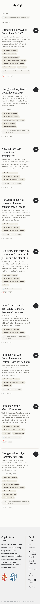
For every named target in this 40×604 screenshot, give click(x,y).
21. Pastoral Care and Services (13, 183)
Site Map (32, 587)
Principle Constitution (9, 67)
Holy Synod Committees (10, 50)
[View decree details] (36, 30)
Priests (6, 285)
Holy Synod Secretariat (10, 53)
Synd (17, 5)
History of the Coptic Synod (32, 554)
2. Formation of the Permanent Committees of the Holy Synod (17, 71)
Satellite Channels (9, 497)
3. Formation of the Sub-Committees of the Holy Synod (16, 337)
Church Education (19, 433)
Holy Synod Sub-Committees (11, 176)
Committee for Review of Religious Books (15, 60)
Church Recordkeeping (10, 126)
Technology (7, 433)
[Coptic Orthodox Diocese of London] (6, 576)
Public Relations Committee (11, 57)
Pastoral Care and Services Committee (16, 17)
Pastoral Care (7, 385)
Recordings (23, 67)
